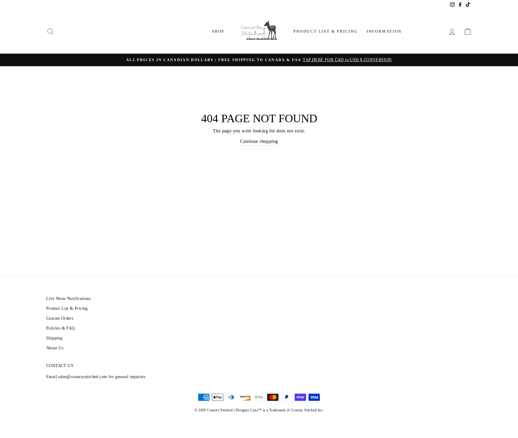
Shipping (54, 338)
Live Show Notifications (68, 298)
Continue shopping (259, 141)
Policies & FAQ (60, 328)
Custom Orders (59, 318)
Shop (218, 31)
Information (384, 31)
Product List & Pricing (325, 31)
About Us (54, 348)
